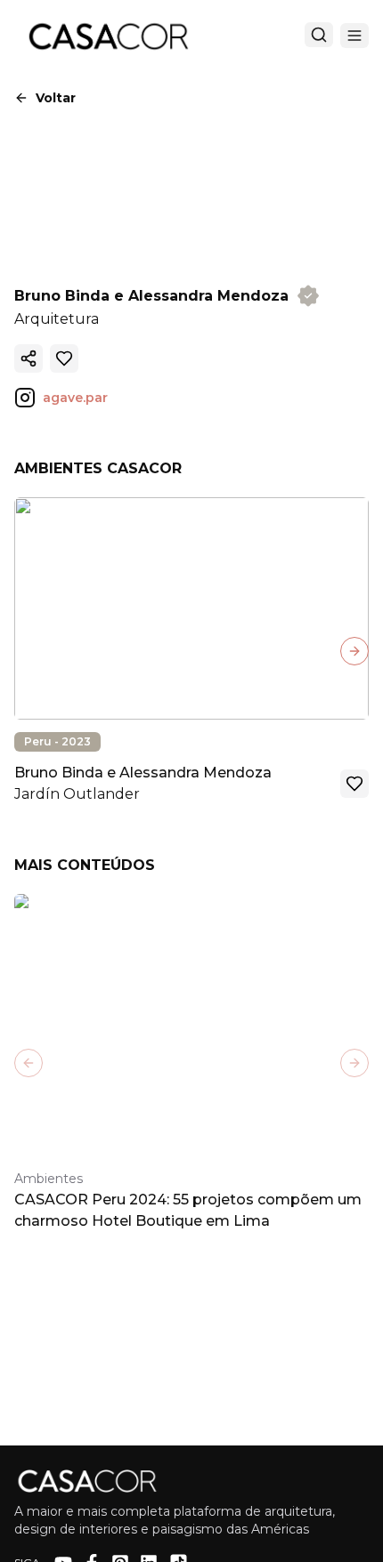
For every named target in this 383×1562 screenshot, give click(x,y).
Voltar (56, 98)
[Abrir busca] (319, 34)
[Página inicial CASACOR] (107, 35)
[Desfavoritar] (64, 358)
